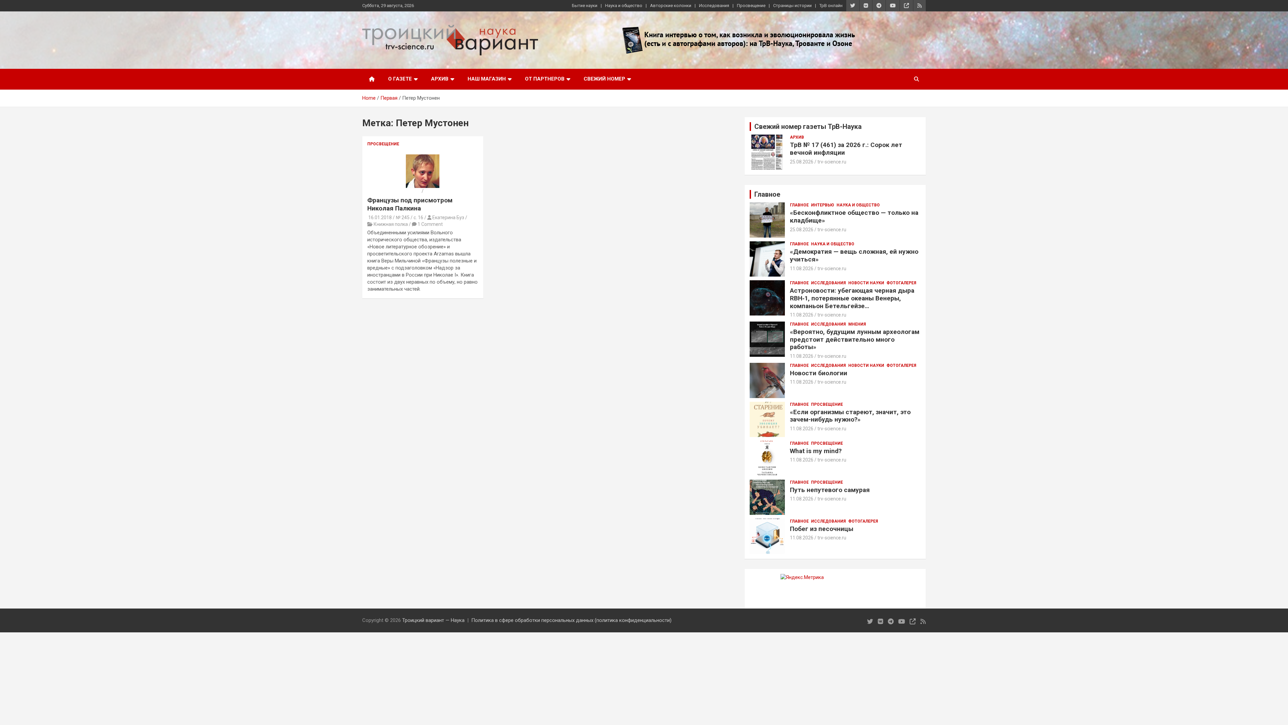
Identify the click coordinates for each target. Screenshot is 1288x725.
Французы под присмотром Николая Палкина (409, 204)
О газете (400, 79)
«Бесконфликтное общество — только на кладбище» (854, 216)
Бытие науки (584, 5)
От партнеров (545, 79)
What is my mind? (816, 451)
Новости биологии (818, 373)
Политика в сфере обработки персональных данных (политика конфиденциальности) (571, 620)
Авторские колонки (670, 5)
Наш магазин (487, 79)
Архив (439, 79)
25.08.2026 (801, 161)
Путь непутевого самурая (830, 490)
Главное (799, 205)
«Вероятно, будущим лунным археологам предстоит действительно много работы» (854, 339)
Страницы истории (792, 5)
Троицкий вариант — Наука (433, 620)
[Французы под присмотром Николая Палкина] (422, 157)
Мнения (857, 324)
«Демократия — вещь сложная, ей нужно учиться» (854, 255)
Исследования (714, 5)
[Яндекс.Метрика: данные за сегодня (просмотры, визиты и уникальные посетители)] (802, 577)
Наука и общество (623, 5)
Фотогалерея (901, 283)
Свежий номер (604, 79)
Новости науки (866, 283)
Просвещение (751, 5)
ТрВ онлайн (831, 5)
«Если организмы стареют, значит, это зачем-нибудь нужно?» (850, 416)
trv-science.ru (831, 161)
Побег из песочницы (821, 529)
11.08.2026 (801, 268)
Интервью (822, 205)
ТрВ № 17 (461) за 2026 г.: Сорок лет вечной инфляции (846, 148)
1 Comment (430, 224)
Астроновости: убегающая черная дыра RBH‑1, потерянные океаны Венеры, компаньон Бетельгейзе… (852, 298)
